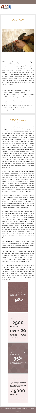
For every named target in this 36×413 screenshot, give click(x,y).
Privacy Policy (18, 411)
